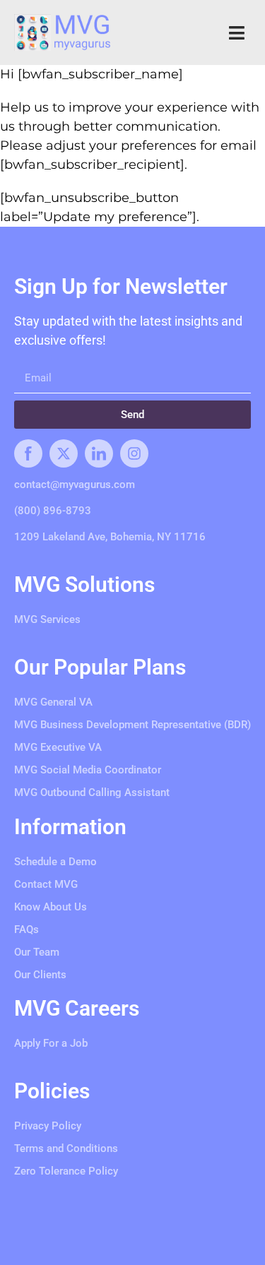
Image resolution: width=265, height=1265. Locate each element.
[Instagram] (134, 453)
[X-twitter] (63, 453)
